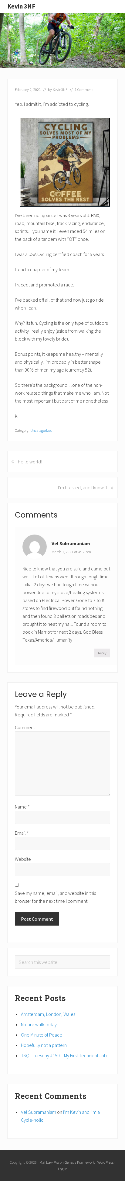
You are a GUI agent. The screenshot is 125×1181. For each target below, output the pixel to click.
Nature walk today (39, 1024)
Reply (102, 652)
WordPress (105, 1162)
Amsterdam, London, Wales (48, 1014)
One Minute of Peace (41, 1035)
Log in (62, 1168)
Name (22, 807)
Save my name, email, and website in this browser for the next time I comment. (55, 897)
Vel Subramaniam (71, 543)
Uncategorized (41, 430)
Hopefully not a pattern (44, 1045)
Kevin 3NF (21, 6)
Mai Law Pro (49, 1162)
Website (23, 859)
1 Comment (84, 89)
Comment (25, 727)
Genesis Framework (80, 1162)
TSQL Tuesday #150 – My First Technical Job (64, 1055)
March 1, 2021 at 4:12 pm (71, 551)
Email (22, 833)
